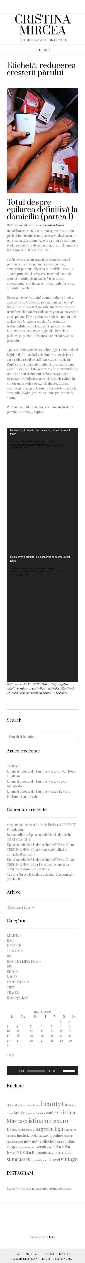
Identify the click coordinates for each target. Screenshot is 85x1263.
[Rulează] (12, 1070)
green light (53, 1128)
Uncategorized (17, 998)
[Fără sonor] (59, 1070)
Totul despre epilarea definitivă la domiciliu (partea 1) (42, 209)
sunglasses (18, 1159)
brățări (19, 1112)
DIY (9, 956)
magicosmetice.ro (19, 824)
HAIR (11, 940)
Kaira (52, 1237)
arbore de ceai (32, 1105)
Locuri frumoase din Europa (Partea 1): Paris (38, 791)
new (27, 1141)
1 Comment (60, 693)
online (60, 1141)
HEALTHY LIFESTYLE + (24, 961)
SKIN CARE (40, 684)
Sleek (60, 1153)
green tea (71, 1129)
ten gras (35, 1160)
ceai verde (31, 1113)
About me (32, 1253)
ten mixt (44, 1160)
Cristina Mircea (54, 225)
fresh (29, 1129)
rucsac (32, 1147)
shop (49, 1147)
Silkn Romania (21, 693)
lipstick (23, 1135)
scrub (41, 1146)
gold (36, 1129)
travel (55, 1159)
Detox (12, 1129)
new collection (44, 1141)
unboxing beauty (41, 693)
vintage (69, 1159)
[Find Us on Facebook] (44, 5)
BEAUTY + (25, 684)
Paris (18, 1147)
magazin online (50, 1135)
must (20, 1141)
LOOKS (12, 977)
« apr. (11, 1055)
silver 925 (52, 1153)
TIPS (10, 987)
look (33, 1135)
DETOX (12, 971)
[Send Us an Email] (38, 5)
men (9, 1141)
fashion (22, 1129)
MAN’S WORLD (63, 1258)
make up (68, 1135)
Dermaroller (16, 834)
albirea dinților (15, 1105)
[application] (42, 491)
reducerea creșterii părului (35, 688)
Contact (48, 1253)
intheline (11, 1135)
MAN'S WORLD (18, 982)
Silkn (56, 688)
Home (17, 1253)
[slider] (69, 1070)
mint (14, 1141)
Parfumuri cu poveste (22, 796)
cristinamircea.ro (45, 1120)
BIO (9, 966)
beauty (51, 1103)
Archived (13, 766)
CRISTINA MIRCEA (42, 25)
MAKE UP (14, 946)
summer (68, 1153)
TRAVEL (13, 992)
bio (65, 1104)
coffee (51, 1112)
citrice (41, 1113)
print (24, 1147)
